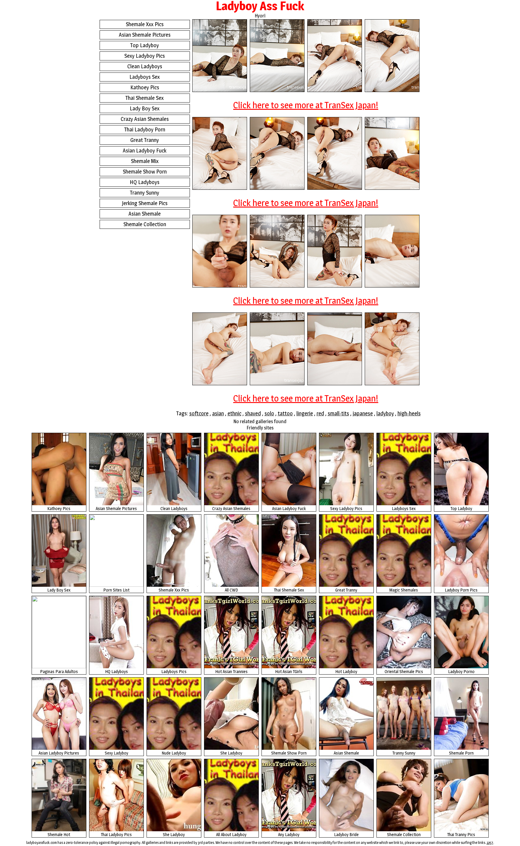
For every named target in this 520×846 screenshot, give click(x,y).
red (320, 413)
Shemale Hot (59, 834)
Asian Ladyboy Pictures (59, 752)
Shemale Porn (461, 752)
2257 (490, 842)
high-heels (409, 413)
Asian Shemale (144, 214)
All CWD (231, 589)
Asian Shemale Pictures (145, 35)
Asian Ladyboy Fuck (144, 150)
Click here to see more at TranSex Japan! (305, 105)
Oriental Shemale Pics (404, 671)
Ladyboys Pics (174, 671)
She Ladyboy (231, 752)
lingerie (304, 413)
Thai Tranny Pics (461, 834)
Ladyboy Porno (461, 671)
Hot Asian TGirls (288, 671)
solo (269, 413)
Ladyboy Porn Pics (461, 589)
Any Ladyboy (288, 834)
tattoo (285, 413)
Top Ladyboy (144, 45)
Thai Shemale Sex (144, 98)
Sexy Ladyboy (116, 752)
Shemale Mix (145, 161)
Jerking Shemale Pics (145, 203)
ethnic (234, 413)
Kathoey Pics (144, 87)
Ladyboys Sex (144, 77)
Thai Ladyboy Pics (116, 834)
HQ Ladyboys (144, 182)
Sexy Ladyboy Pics (144, 56)
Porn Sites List (116, 589)
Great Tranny (144, 140)
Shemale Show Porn (145, 171)
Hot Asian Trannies (231, 671)
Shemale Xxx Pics (145, 24)
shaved (253, 413)
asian (218, 413)
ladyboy (385, 413)
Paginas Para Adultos (59, 671)
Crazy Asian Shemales (145, 119)
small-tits (338, 413)
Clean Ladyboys (144, 66)
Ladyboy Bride (346, 834)
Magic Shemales (403, 589)
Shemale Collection (144, 224)
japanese (363, 413)
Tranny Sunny (144, 192)
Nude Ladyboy (174, 752)
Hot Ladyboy (346, 671)
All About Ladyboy (231, 834)
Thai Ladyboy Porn (144, 129)
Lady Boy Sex (144, 108)
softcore (199, 413)
